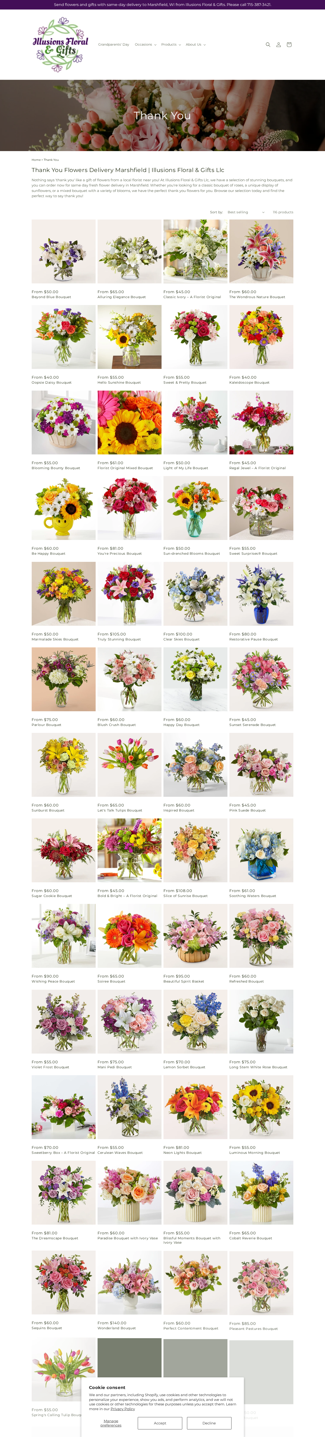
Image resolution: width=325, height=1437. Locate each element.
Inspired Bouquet (179, 810)
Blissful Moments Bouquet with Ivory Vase (191, 1240)
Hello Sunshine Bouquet (119, 382)
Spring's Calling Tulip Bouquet (59, 1414)
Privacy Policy (123, 1409)
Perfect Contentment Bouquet (190, 1328)
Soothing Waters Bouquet (252, 896)
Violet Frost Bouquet (50, 1067)
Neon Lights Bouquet (182, 1153)
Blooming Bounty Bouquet (56, 468)
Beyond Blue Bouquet (51, 297)
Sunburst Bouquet (48, 810)
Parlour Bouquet (47, 725)
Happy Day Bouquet (181, 725)
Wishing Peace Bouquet (53, 981)
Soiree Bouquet (111, 981)
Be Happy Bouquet (49, 553)
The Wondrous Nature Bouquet (257, 297)
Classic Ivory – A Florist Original (192, 297)
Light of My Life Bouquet (185, 468)
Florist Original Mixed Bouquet (125, 468)
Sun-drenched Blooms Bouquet (191, 553)
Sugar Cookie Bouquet (52, 896)
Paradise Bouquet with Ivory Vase (128, 1238)
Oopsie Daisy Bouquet (52, 382)
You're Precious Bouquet (120, 553)
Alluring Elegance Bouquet (122, 297)
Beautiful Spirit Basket (183, 981)
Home (36, 160)
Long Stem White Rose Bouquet (258, 1067)
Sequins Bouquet (47, 1328)
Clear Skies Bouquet (181, 639)
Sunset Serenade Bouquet (252, 725)
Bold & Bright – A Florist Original (127, 896)
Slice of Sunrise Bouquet (185, 896)
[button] (145, 44)
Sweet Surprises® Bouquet (253, 553)
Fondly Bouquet (243, 1414)
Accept (160, 1423)
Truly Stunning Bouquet (119, 639)
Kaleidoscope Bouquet (249, 382)
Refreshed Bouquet (246, 981)
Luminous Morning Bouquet (254, 1153)
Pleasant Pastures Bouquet (253, 1328)
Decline (209, 1423)
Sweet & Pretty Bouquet (185, 382)
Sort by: (216, 212)
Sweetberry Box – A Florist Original (63, 1153)
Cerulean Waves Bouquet (120, 1153)
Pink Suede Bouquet (247, 810)
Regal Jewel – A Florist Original (257, 468)
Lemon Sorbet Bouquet (184, 1067)
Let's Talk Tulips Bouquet (120, 810)
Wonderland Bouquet (117, 1328)
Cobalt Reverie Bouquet (250, 1238)
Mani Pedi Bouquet (115, 1067)
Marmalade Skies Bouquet (55, 639)
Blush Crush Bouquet (117, 725)
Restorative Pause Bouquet (253, 639)
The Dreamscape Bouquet (55, 1238)
